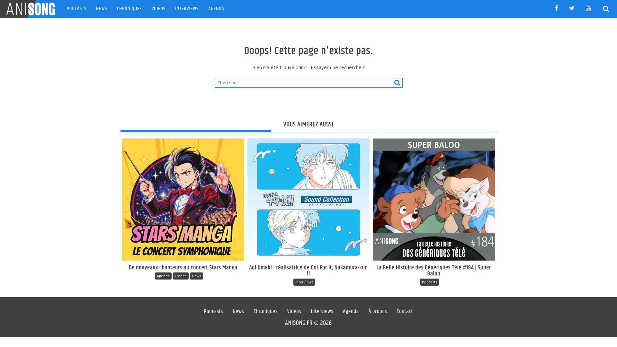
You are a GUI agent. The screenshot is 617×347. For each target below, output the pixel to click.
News (101, 9)
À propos (378, 311)
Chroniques (129, 9)
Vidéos (158, 9)
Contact (405, 311)
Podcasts (76, 9)
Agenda (216, 9)
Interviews (187, 9)
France (181, 275)
